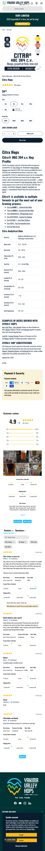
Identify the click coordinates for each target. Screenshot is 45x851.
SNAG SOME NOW (22, 24)
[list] (22, 53)
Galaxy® (24, 187)
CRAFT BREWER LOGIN (9, 127)
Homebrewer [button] (18, 580)
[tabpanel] (22, 647)
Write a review (27, 521)
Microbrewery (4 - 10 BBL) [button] (21, 670)
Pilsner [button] (32, 637)
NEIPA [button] (28, 580)
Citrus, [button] (5, 580)
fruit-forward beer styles (29, 182)
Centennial (25, 351)
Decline (21, 840)
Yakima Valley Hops (7, 76)
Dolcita (4, 189)
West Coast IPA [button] (28, 731)
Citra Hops (9, 29)
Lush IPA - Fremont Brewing (10, 336)
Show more (22, 757)
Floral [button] (8, 731)
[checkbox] (33, 542)
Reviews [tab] (9, 530)
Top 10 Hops (16, 167)
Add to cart (30, 133)
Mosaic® (19, 187)
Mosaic (8, 329)
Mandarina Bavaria (13, 351)
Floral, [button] (8, 637)
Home (3, 29)
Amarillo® (31, 187)
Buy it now (22, 140)
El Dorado (26, 329)
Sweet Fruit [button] (9, 580)
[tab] (20, 530)
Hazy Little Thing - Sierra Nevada (11, 327)
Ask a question (17, 521)
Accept (21, 835)
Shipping (4, 95)
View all (23, 515)
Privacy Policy (31, 829)
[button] (36, 3)
